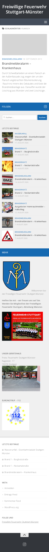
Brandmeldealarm (12, 59)
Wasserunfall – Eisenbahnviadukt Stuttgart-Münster (30, 138)
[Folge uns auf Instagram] (45, 106)
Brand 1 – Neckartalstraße (27, 165)
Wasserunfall (21, 133)
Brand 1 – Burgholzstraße (27, 151)
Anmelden (9, 488)
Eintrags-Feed (10, 494)
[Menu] (45, 21)
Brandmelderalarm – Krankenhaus (30, 179)
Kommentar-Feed (12, 500)
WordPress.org (11, 507)
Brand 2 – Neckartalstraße (27, 192)
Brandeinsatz (21, 148)
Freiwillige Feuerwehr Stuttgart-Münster (24, 9)
